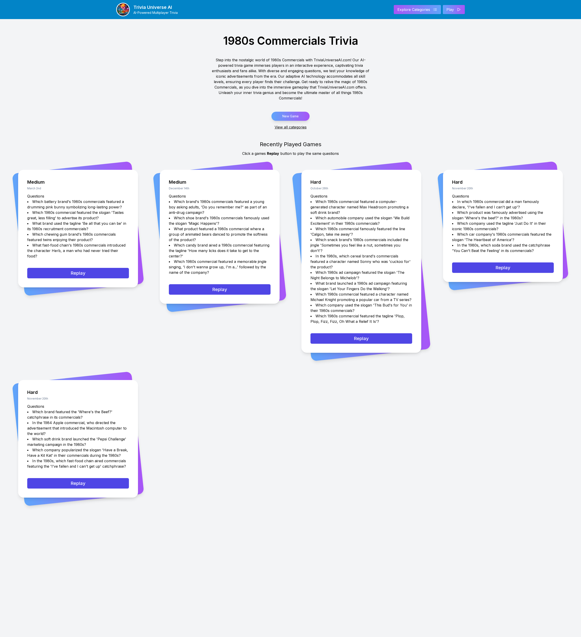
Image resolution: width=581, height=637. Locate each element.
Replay (78, 273)
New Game (290, 116)
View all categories (291, 127)
